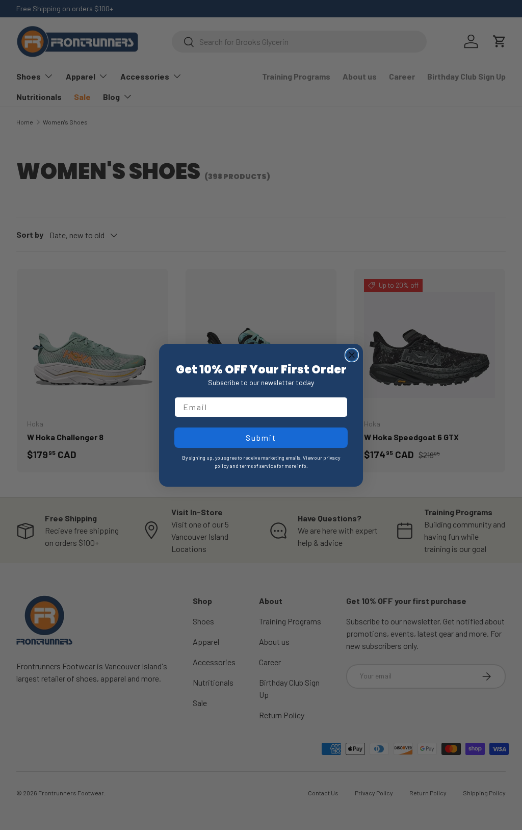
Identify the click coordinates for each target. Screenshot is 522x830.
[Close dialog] (352, 355)
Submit (261, 437)
